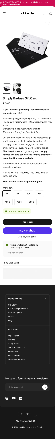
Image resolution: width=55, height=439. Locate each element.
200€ (31, 202)
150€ (19, 202)
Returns (11, 339)
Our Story (12, 305)
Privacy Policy (14, 355)
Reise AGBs (13, 351)
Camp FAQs (13, 343)
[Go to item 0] (7, 88)
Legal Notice (13, 336)
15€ (6, 194)
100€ (7, 202)
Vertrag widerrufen (16, 359)
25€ (17, 194)
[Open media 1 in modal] (47, 24)
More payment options (27, 237)
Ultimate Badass (15, 313)
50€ (28, 194)
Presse (11, 316)
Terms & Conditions (16, 347)
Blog (10, 320)
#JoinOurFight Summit (18, 309)
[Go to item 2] (17, 88)
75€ (39, 194)
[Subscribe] (45, 387)
